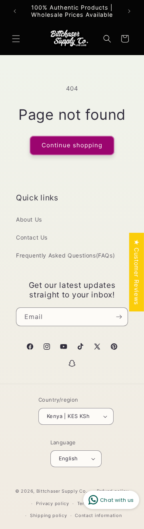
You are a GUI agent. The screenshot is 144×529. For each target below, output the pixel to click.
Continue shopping (72, 145)
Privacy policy (52, 503)
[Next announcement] (129, 11)
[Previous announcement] (15, 11)
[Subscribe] (119, 316)
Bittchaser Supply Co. (62, 491)
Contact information (98, 515)
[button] (16, 39)
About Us (29, 219)
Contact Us (32, 237)
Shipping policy (48, 515)
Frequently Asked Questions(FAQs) (65, 255)
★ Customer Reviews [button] (136, 272)
